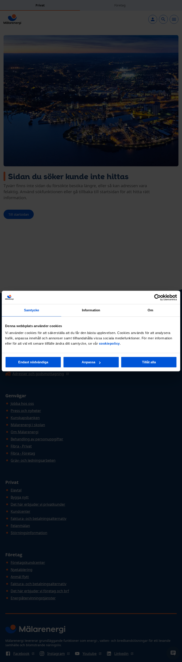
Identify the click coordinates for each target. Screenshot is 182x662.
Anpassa (88, 362)
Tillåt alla (149, 362)
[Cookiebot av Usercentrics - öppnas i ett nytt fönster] (157, 297)
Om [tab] (150, 310)
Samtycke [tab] (31, 310)
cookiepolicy (109, 343)
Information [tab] (91, 310)
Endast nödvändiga (33, 362)
